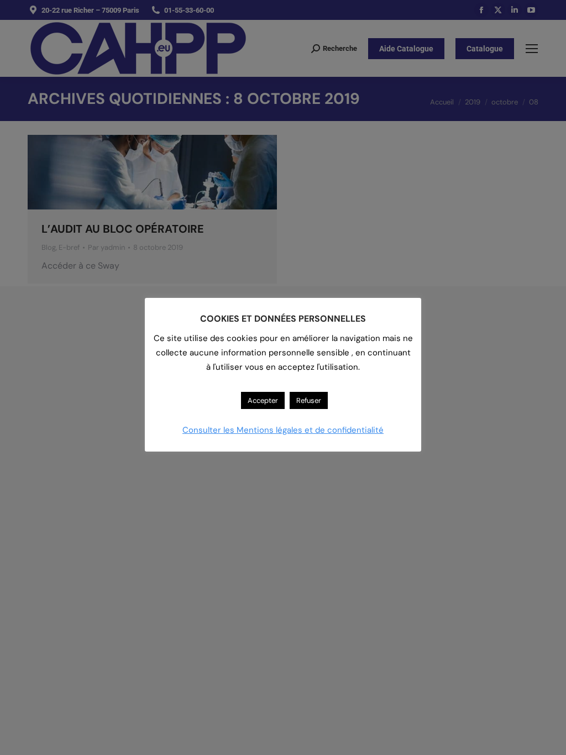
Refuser (308, 400)
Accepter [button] (263, 400)
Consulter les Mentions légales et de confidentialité (283, 430)
